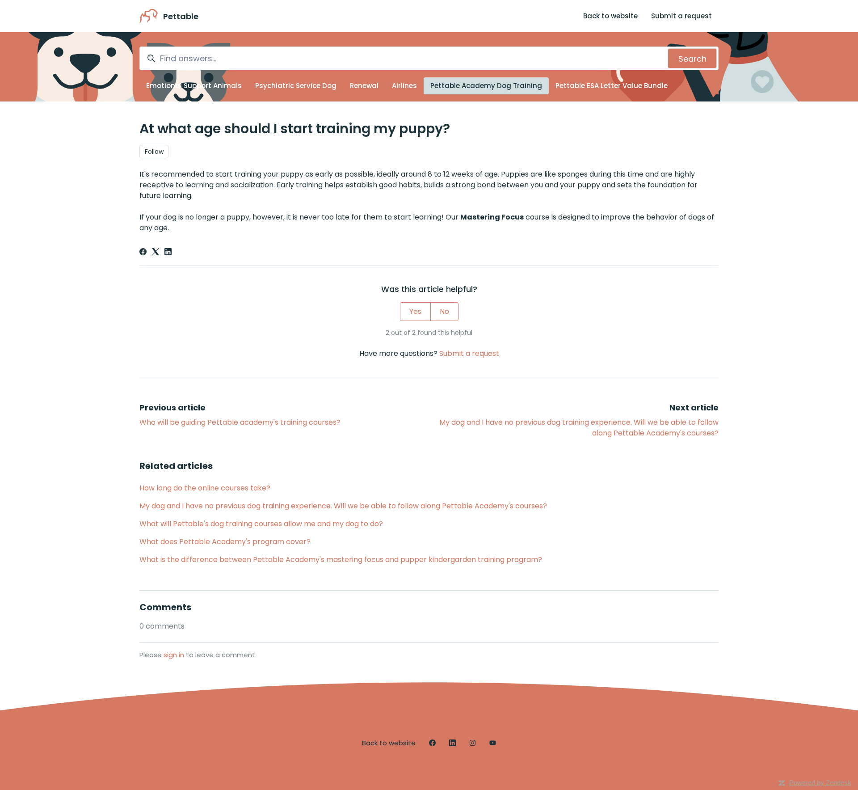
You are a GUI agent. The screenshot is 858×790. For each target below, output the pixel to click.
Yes (415, 311)
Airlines (404, 85)
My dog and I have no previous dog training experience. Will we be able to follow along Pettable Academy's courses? (343, 506)
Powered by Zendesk (820, 782)
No (444, 311)
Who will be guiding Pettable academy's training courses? (240, 422)
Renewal (364, 85)
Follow (154, 151)
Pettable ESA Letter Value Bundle (611, 85)
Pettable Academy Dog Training (486, 85)
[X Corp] (155, 253)
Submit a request (681, 16)
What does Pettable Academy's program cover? (225, 542)
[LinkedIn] (168, 253)
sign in (174, 654)
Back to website (610, 16)
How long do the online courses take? (204, 488)
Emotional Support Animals (194, 85)
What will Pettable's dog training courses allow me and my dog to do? (261, 524)
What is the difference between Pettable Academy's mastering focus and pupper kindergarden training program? (340, 559)
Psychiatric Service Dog (295, 85)
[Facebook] (143, 253)
